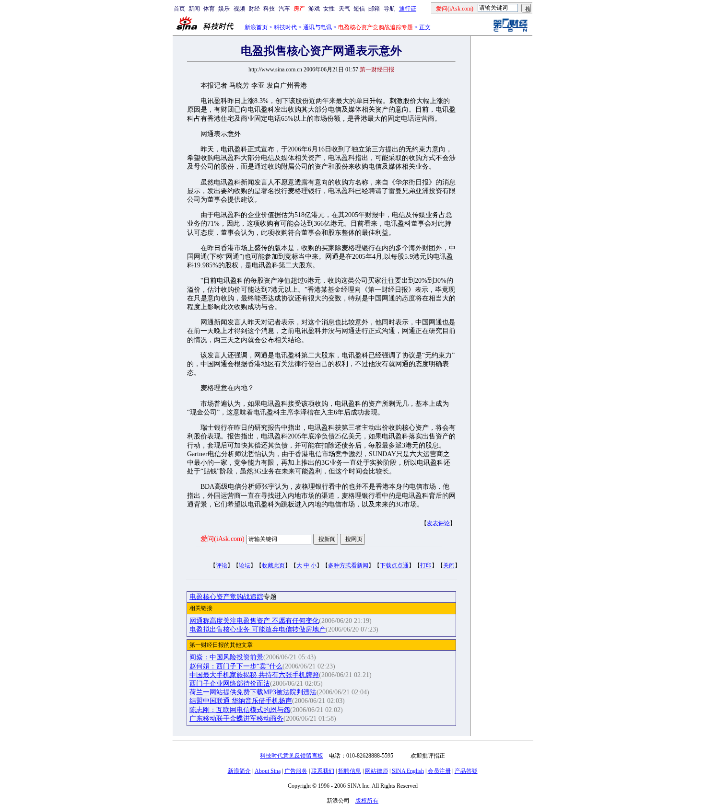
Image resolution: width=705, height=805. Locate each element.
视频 (239, 8)
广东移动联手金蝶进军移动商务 (236, 718)
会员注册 (439, 771)
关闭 (449, 565)
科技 (269, 8)
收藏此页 (273, 565)
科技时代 (285, 27)
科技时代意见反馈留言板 (291, 755)
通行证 (407, 8)
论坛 (244, 565)
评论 (221, 565)
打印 (426, 565)
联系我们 (322, 771)
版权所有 (366, 800)
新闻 (194, 8)
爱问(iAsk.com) (222, 538)
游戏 (314, 8)
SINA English (408, 771)
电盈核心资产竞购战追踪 (226, 596)
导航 (389, 8)
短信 (359, 8)
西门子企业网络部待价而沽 (229, 683)
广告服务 (295, 771)
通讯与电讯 (317, 27)
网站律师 (376, 771)
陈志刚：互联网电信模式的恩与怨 (239, 709)
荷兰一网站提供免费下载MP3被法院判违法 (253, 692)
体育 (209, 8)
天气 (344, 8)
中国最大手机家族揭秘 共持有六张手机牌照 (254, 674)
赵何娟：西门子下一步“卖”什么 (235, 666)
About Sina (268, 771)
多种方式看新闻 (348, 565)
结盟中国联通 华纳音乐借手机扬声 (240, 700)
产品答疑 (466, 771)
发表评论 (438, 523)
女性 (329, 8)
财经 (254, 8)
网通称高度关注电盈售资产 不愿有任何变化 (254, 620)
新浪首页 (256, 27)
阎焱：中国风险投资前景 (226, 657)
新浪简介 (239, 771)
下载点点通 (394, 565)
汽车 (284, 8)
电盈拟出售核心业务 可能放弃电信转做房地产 (257, 629)
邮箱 (374, 8)
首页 (179, 8)
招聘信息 (349, 771)
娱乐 (224, 8)
